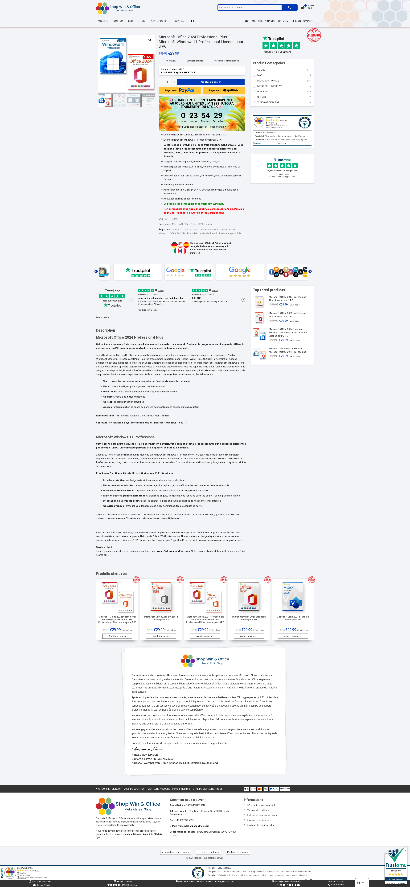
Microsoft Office (181, 224)
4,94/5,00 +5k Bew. (128, 885)
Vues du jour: (132, 788)
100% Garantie (337, 884)
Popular (208, 224)
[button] (150, 40)
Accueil (103, 21)
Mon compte (303, 21)
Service (142, 21)
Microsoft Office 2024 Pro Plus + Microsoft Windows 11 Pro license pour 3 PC (200, 233)
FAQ (130, 21)
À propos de (159, 21)
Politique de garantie (237, 852)
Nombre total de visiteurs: (198, 788)
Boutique (118, 21)
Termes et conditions (258, 810)
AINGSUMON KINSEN (41, 881)
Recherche (290, 7)
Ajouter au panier (211, 82)
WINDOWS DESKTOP (268, 102)
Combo (261, 70)
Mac (259, 75)
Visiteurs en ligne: (107, 788)
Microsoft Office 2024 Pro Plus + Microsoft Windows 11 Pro (204, 229)
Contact (180, 21)
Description (103, 317)
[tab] (103, 317)
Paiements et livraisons (259, 820)
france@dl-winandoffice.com (269, 21)
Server (261, 97)
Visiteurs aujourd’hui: (161, 788)
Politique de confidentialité (261, 825)
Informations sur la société (261, 805)
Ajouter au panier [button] (117, 636)
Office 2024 (197, 224)
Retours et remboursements (262, 815)
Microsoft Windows (269, 86)
